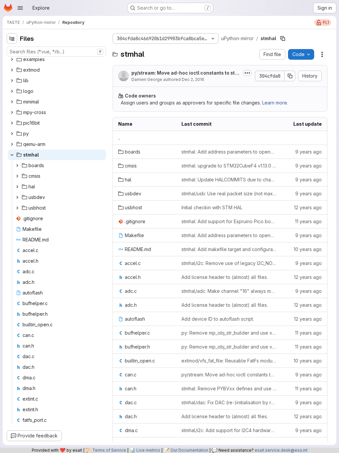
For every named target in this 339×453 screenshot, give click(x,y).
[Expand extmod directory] (12, 70)
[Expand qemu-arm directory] (12, 144)
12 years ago (308, 207)
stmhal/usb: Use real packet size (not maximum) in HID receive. (229, 193)
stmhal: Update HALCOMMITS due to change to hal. (229, 179)
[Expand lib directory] (12, 81)
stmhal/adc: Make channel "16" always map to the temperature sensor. (229, 291)
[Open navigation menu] (20, 8)
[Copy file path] (282, 38)
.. (119, 138)
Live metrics (148, 450)
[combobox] (56, 51)
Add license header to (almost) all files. (224, 277)
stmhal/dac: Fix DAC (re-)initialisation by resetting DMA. (229, 402)
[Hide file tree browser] (12, 38)
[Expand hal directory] (17, 187)
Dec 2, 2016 (193, 79)
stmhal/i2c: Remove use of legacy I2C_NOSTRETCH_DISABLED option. (229, 263)
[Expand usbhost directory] (17, 208)
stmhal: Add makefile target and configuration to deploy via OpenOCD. (229, 249)
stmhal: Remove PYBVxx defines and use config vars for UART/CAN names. (229, 388)
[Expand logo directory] (12, 91)
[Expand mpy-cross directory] (12, 112)
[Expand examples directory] (12, 59)
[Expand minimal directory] (12, 102)
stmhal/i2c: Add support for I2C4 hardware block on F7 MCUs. (229, 430)
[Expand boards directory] (17, 165)
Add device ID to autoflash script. (217, 319)
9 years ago (308, 152)
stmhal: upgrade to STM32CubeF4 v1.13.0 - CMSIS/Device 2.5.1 (229, 165)
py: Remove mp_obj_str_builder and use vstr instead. (229, 333)
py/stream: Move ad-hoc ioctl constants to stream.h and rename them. (185, 73)
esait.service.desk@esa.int (281, 450)
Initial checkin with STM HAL (211, 207)
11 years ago (308, 221)
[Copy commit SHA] (290, 76)
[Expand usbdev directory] (17, 197)
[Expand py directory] (12, 134)
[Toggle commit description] (247, 73)
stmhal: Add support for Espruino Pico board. (229, 221)
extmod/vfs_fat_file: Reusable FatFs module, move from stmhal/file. (229, 360)
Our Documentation (189, 450)
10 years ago (308, 249)
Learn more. (275, 102)
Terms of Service (109, 450)
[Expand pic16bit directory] (12, 123)
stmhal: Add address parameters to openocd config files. (229, 152)
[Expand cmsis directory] (17, 176)
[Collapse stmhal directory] (12, 155)
